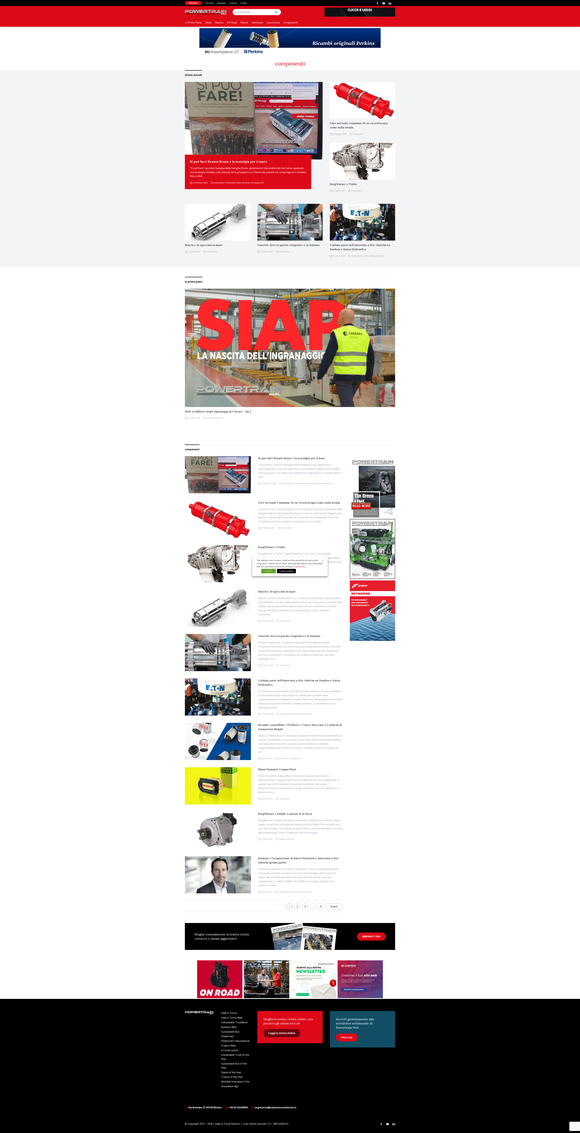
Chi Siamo (209, 3)
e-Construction (229, 1050)
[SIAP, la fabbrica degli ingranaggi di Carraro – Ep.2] (290, 348)
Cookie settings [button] (286, 571)
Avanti (334, 906)
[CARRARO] (266, 979)
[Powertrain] (206, 12)
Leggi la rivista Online (281, 1033)
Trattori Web (228, 1045)
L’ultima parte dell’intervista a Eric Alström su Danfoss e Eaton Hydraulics (360, 247)
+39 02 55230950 (238, 1107)
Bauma (219, 22)
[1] (313, 979)
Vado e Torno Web (231, 1017)
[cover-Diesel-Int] (372, 488)
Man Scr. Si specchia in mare (203, 245)
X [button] (322, 560)
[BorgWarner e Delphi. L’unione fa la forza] (218, 830)
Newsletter (221, 3)
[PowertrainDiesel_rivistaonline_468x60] (359, 12)
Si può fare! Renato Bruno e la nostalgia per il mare (228, 161)
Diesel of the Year (231, 1072)
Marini (244, 22)
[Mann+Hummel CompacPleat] (218, 785)
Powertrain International (235, 1041)
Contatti (243, 3)
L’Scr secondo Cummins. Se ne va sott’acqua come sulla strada (359, 125)
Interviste (380, 256)
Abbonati (193, 3)
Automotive (273, 22)
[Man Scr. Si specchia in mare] (217, 222)
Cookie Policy (299, 566)
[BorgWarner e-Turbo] (362, 161)
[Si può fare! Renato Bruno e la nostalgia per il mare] (254, 121)
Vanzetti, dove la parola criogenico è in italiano (288, 245)
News (208, 22)
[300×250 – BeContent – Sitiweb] (360, 979)
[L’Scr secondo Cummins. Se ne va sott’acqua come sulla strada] (362, 100)
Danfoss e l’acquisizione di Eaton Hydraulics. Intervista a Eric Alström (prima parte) (298, 860)
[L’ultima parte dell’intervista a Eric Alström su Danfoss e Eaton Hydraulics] (362, 222)
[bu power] (290, 41)
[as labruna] (219, 979)
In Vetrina (210, 418)
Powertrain (227, 1036)
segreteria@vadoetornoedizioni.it (275, 1107)
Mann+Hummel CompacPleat (277, 769)
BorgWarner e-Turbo (343, 184)
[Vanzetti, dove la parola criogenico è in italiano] (290, 222)
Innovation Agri (230, 1086)
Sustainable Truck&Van (234, 1022)
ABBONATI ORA (371, 936)
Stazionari (257, 22)
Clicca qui (346, 1037)
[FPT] (372, 610)
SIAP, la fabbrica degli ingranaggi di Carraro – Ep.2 (218, 411)
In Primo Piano (193, 22)
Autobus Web (229, 1027)
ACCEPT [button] (268, 571)
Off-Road (232, 22)
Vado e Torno (229, 1013)
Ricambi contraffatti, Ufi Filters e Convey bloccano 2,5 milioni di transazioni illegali (300, 727)
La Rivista (233, 3)
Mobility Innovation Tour (235, 1081)
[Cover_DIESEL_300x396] (372, 549)
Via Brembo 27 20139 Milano (205, 1107)
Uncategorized (257, 182)
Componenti (291, 22)
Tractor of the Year (232, 1077)
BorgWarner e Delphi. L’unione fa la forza (285, 814)
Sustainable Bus (230, 1031)
